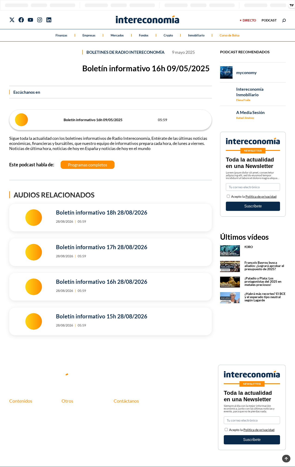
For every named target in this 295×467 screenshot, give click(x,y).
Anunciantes (19, 418)
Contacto (69, 410)
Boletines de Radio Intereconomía (125, 52)
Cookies (68, 434)
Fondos (143, 35)
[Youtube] (30, 20)
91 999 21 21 (124, 420)
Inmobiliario (196, 35)
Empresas (89, 35)
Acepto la (254, 196)
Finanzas (61, 35)
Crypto (168, 35)
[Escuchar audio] (21, 119)
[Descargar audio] (204, 119)
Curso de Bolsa (229, 35)
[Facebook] (21, 20)
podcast (269, 20)
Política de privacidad (261, 196)
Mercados (117, 35)
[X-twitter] (12, 20)
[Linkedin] (49, 20)
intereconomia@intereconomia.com (142, 413)
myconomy (18, 410)
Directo (249, 20)
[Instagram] (39, 20)
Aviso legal (70, 418)
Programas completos (87, 164)
